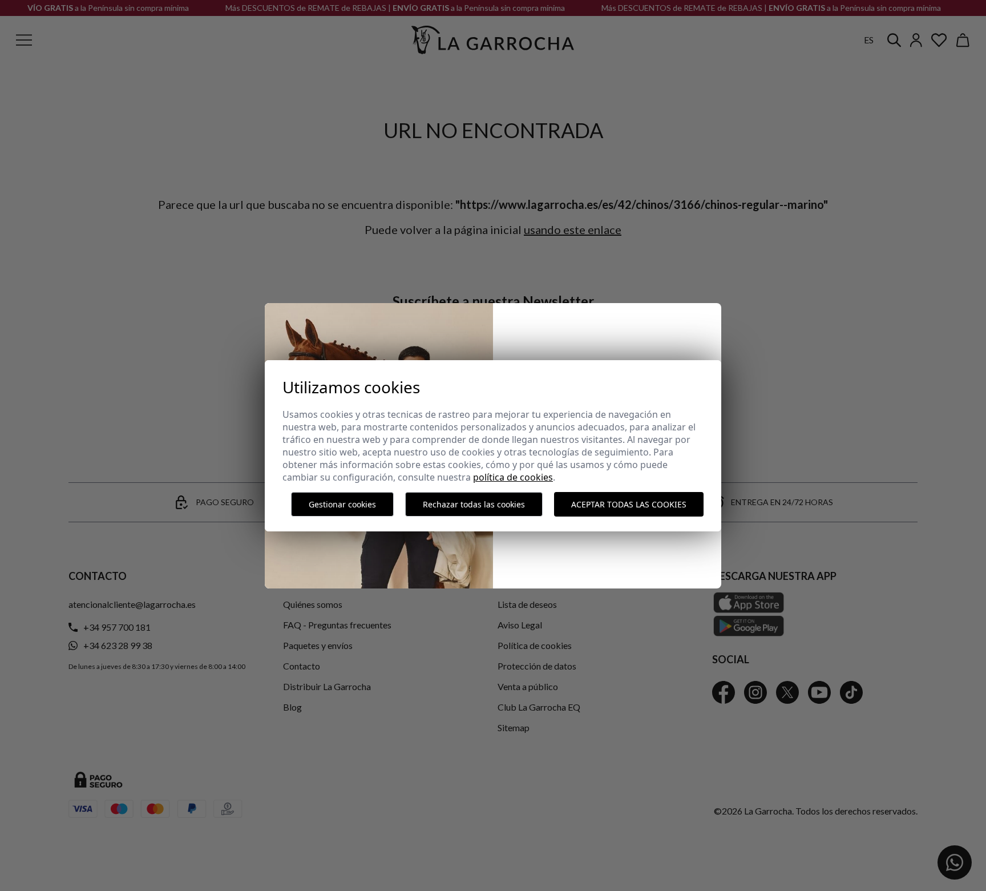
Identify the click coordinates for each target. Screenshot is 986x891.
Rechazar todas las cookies (474, 504)
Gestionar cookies (342, 504)
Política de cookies (513, 477)
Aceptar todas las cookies (628, 504)
